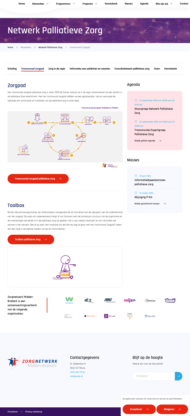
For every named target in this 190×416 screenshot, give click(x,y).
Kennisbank (170, 68)
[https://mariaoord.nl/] (150, 316)
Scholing (12, 68)
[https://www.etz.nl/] (90, 300)
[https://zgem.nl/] (69, 316)
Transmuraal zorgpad (32, 68)
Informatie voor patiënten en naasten (90, 68)
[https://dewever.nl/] (69, 300)
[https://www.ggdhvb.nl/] (110, 300)
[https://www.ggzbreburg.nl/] (90, 316)
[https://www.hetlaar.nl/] (110, 316)
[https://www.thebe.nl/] (170, 300)
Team (157, 68)
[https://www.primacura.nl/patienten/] (150, 300)
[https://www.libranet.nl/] (130, 316)
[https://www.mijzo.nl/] (130, 300)
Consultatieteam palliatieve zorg (131, 68)
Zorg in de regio (56, 68)
